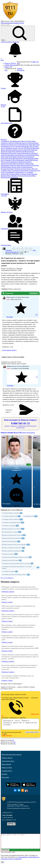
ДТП (25, 148)
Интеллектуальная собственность (20, 153)
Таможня (30, 172)
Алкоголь (11, 143)
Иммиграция (20, 151)
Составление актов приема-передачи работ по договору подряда (20, 567)
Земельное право (6, 151)
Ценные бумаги (6, 176)
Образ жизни (29, 163)
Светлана (8, 250)
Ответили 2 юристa (8, 591)
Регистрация (31, 432)
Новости (15, 163)
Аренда (24, 143)
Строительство (19, 172)
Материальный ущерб (20, 158)
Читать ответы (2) (14, 289)
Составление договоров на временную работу (15, 574)
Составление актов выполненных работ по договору (17, 563)
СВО (33, 169)
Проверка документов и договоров (13, 529)
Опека (19, 165)
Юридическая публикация (9, 177)
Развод (12, 169)
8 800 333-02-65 (7, 735)
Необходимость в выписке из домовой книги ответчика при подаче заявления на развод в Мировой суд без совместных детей (20, 637)
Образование (5, 165)
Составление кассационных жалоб (13, 522)
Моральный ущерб (22, 160)
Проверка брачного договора (11, 532)
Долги (3, 148)
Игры (14, 151)
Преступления (22, 167)
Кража (20, 157)
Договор (35, 146)
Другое (20, 148)
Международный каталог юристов (11, 754)
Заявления (34, 150)
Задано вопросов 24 (11, 252)
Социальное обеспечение (20, 170)
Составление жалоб (30, 516)
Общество (13, 165)
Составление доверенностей (11, 516)
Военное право (28, 144)
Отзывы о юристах (7, 758)
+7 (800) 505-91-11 (7, 812)
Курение (10, 158)
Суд (25, 172)
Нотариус (21, 163)
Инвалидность (29, 151)
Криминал (30, 157)
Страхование (9, 172)
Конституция (24, 155)
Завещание (9, 150)
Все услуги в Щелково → (7, 577)
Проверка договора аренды (11, 541)
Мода (14, 160)
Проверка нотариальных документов (13, 547)
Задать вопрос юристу (9, 350)
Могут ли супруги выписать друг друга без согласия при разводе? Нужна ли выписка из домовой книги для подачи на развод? (20, 597)
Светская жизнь (25, 169)
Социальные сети (34, 170)
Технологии (5, 174)
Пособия (4, 167)
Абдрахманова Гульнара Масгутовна (17, 297)
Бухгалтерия (18, 144)
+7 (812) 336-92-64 (7, 817)
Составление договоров (9, 571)
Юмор (34, 176)
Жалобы (29, 148)
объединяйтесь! (19, 21)
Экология (20, 176)
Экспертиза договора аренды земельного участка (16, 557)
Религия (17, 169)
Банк (36, 143)
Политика (35, 165)
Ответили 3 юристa (8, 610)
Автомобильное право (16, 141)
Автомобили (5, 141)
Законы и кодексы (7, 767)
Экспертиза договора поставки (11, 560)
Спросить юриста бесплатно (10, 42)
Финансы (34, 174)
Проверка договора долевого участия (13, 535)
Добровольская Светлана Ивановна (18, 366)
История (8, 155)
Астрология (31, 143)
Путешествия (5, 169)
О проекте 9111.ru (7, 771)
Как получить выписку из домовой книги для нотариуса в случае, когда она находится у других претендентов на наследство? (19, 667)
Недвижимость (14, 162)
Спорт (3, 172)
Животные (35, 148)
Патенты (24, 165)
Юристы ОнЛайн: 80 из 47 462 (11, 432)
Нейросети (22, 162)
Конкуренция (15, 155)
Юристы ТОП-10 (10, 63)
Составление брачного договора (12, 513)
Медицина (31, 158)
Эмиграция (28, 176)
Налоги (35, 160)
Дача (31, 146)
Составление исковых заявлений (12, 519)
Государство (16, 146)
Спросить (16, 505)
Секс (36, 169)
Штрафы (14, 176)
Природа (29, 167)
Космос (15, 157)
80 (13, 740)
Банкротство (5, 144)
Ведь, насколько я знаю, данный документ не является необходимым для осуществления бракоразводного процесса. (18, 627)
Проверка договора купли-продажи (13, 538)
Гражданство (25, 146)
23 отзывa (22, 381)
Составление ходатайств (10, 525)
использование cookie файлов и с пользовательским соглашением (20, 858)
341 (14, 742)
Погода (29, 165)
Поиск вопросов (6, 764)
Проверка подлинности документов (13, 551)
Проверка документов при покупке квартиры (15, 544)
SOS (6, 70)
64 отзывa (21, 316)
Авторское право (29, 141)
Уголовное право (25, 174)
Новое (8, 67)
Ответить (4, 289)
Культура (4, 158)
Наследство (5, 162)
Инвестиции (5, 153)
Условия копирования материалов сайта (18, 808)
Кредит (24, 157)
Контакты (4, 774)
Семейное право (6, 170)
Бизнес (11, 144)
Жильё (3, 150)
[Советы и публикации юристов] (10, 19)
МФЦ (31, 160)
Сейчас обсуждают (11, 65)
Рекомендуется (33, 293)
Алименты (4, 143)
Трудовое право (14, 174)
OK (2, 862)
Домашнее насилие (11, 148)
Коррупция (9, 157)
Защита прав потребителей (22, 150)
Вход (2, 60)
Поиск (24, 432)
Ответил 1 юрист (7, 602)
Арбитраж (18, 143)
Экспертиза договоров (9, 554)
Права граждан (12, 167)
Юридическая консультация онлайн (12, 23)
